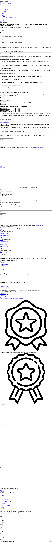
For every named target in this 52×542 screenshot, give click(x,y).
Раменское (1, 531)
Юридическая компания (5, 3)
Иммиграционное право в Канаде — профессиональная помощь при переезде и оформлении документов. (14, 296)
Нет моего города (2, 540)
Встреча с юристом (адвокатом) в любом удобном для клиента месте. (11, 150)
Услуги (3, 6)
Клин (1, 528)
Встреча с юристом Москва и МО (6, 501)
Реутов (1, 530)
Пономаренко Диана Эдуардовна (4, 241)
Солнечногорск (2, 532)
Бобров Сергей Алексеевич (3, 244)
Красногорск (2, 527)
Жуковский (1, 523)
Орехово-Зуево (2, 537)
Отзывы (4, 14)
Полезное (3, 15)
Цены (2, 7)
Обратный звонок (2, 4)
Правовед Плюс (2, 2)
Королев (1, 526)
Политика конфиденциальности (6, 499)
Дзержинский (2, 522)
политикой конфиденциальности (39, 147)
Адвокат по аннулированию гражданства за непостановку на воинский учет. (10, 297)
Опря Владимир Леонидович (4, 278)
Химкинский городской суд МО (4, 264)
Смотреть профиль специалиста (4, 122)
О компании (3, 13)
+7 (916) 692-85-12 (2, 166)
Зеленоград (1, 524)
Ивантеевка (1, 525)
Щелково (1, 535)
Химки (1, 533)
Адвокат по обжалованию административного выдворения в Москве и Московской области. (12, 298)
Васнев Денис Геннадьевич (3, 249)
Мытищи (1, 536)
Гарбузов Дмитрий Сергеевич (4, 233)
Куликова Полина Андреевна (4, 252)
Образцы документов (6, 19)
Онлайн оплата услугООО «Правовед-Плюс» (6, 9)
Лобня (1, 529)
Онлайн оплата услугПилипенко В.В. (6, 11)
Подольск (1, 538)
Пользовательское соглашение (6, 505)
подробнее (1, 229)
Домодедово (2, 521)
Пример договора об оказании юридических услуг (8, 498)
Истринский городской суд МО (4, 287)
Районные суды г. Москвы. (6, 18)
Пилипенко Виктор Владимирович (4, 230)
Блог (4, 16)
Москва (1, 516)
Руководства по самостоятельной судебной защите (9, 17)
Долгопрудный (2, 520)
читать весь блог (2, 299)
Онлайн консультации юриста (6, 500)
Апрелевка (1, 517)
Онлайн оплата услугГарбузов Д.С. (6, 12)
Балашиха (1, 518)
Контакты (3, 20)
